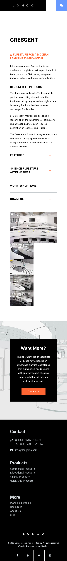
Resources (16, 507)
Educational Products (22, 472)
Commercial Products (22, 468)
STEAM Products (20, 476)
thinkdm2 (45, 546)
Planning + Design (20, 503)
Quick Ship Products (22, 480)
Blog (12, 514)
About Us (15, 511)
